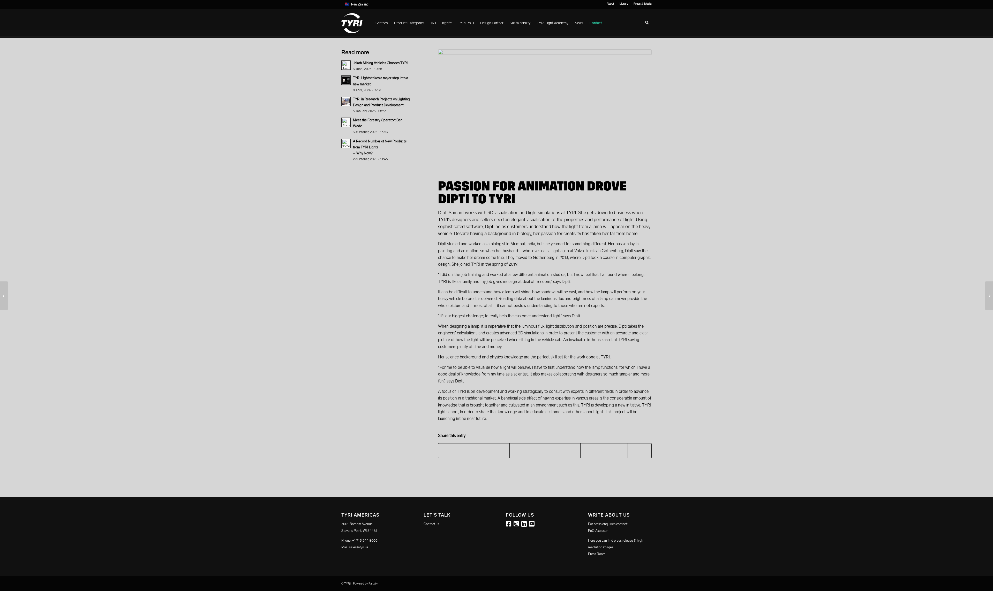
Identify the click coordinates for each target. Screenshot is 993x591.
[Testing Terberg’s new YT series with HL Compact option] (4, 295)
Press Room (596, 554)
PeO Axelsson (598, 531)
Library (624, 3)
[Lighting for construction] (989, 295)
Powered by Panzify (365, 583)
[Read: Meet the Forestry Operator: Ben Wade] (346, 122)
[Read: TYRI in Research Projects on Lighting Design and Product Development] (346, 101)
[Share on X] (474, 450)
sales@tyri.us (358, 547)
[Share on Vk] (592, 450)
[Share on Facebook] (450, 450)
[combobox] (496, 4)
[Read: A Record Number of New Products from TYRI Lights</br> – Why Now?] (346, 143)
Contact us (431, 524)
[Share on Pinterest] (521, 450)
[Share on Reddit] (616, 450)
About (610, 3)
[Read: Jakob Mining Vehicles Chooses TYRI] (346, 65)
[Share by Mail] (639, 450)
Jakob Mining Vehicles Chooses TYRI (380, 63)
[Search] (647, 23)
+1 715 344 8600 (365, 540)
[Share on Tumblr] (569, 450)
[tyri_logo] (352, 23)
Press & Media (643, 3)
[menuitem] (610, 4)
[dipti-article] (545, 109)
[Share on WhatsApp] (497, 450)
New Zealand (359, 4)
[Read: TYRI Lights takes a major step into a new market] (346, 80)
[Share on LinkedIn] (545, 450)
